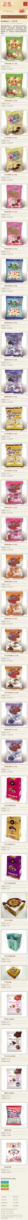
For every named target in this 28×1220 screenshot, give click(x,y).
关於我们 (3, 1197)
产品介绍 (7, 23)
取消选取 (4, 1188)
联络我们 (3, 1205)
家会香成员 (4, 1202)
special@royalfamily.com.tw (15, 1215)
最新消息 (15, 1197)
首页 (2, 23)
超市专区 (13, 23)
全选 (5, 1185)
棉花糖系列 (20, 23)
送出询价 (4, 1182)
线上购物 (15, 1202)
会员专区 (15, 1200)
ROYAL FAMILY (7, 4)
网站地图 (15, 1205)
